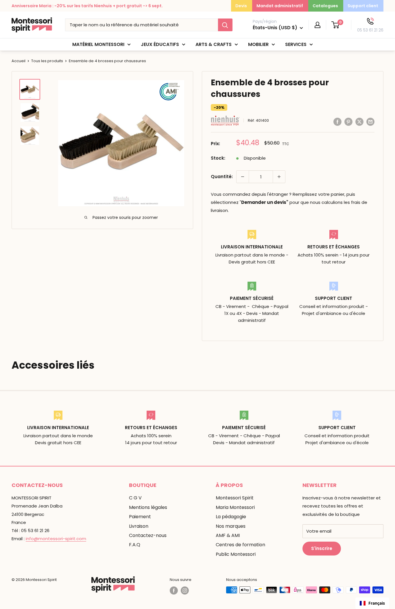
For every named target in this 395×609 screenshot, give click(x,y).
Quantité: (222, 177)
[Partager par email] (370, 121)
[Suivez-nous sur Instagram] (185, 590)
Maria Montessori (235, 507)
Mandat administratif (279, 6)
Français (376, 603)
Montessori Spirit (235, 497)
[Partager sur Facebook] (337, 121)
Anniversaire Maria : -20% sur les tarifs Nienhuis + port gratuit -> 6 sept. (87, 6)
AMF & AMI (228, 535)
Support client (363, 6)
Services (296, 44)
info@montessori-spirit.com (56, 539)
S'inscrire (321, 548)
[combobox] (372, 603)
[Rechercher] (225, 25)
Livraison (138, 526)
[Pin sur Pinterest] (348, 121)
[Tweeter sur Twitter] (359, 121)
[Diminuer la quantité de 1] (243, 177)
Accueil (18, 61)
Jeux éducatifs (160, 44)
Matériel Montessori (98, 44)
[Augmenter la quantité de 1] (279, 177)
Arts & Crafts (213, 44)
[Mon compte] (317, 25)
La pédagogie (231, 516)
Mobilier (258, 44)
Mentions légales (148, 507)
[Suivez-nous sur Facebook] (174, 590)
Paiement (140, 516)
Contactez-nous (148, 535)
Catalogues (325, 6)
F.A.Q (134, 544)
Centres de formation (240, 544)
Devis (241, 6)
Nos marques (231, 526)
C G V (135, 497)
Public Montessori (236, 554)
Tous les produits (47, 61)
